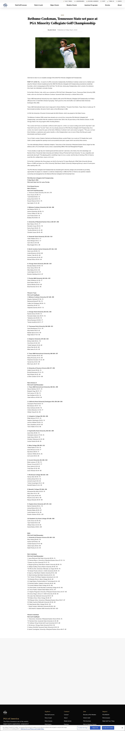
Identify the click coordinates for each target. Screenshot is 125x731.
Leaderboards (80, 1)
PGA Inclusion (106, 718)
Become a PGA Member (89, 714)
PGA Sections (87, 721)
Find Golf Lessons (21, 5)
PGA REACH (105, 715)
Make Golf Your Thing (108, 721)
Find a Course (48, 721)
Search (120, 1)
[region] (62, 728)
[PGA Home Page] (5, 5)
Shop (102, 1)
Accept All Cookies (108, 728)
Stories (107, 5)
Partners (66, 724)
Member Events (72, 5)
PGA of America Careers (90, 724)
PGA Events (48, 724)
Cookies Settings (83, 728)
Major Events (54, 5)
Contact (66, 714)
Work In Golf (86, 718)
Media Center (67, 721)
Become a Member (93, 1)
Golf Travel (68, 1)
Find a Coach (38, 5)
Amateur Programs (91, 5)
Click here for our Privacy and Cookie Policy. (32, 729)
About (120, 5)
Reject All (95, 728)
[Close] (122, 728)
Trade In (110, 1)
